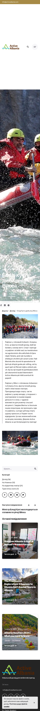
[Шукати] (20, 468)
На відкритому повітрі (10, 486)
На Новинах (7, 482)
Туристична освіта (9, 489)
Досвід (4, 269)
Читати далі (9, 554)
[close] (34, 702)
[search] (35, 468)
